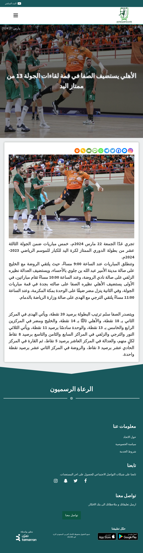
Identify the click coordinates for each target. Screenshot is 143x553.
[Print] (77, 150)
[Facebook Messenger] (124, 150)
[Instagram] (130, 150)
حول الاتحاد (129, 437)
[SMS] (94, 150)
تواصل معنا (71, 515)
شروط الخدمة (128, 451)
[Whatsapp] (100, 150)
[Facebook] (118, 150)
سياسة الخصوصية (125, 444)
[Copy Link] (83, 150)
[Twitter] (112, 150)
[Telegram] (106, 150)
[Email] (89, 150)
